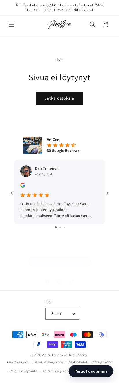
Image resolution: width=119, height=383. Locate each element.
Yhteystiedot (102, 362)
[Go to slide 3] (64, 227)
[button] (11, 24)
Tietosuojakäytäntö (48, 362)
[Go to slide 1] (56, 227)
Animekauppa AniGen (58, 355)
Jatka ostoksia (59, 98)
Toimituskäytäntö (56, 371)
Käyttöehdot (78, 362)
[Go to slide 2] (60, 227)
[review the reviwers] (22, 186)
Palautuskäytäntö (23, 371)
